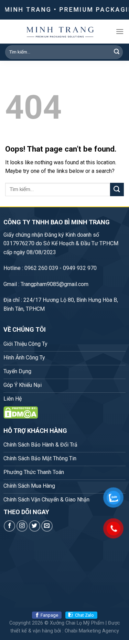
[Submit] (116, 52)
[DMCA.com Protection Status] (20, 412)
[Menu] (120, 31)
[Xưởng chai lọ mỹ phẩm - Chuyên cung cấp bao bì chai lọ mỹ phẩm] (60, 32)
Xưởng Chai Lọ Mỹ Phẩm (77, 623)
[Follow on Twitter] (34, 526)
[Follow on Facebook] (9, 526)
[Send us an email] (47, 526)
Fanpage (49, 615)
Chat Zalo (84, 615)
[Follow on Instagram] (22, 526)
